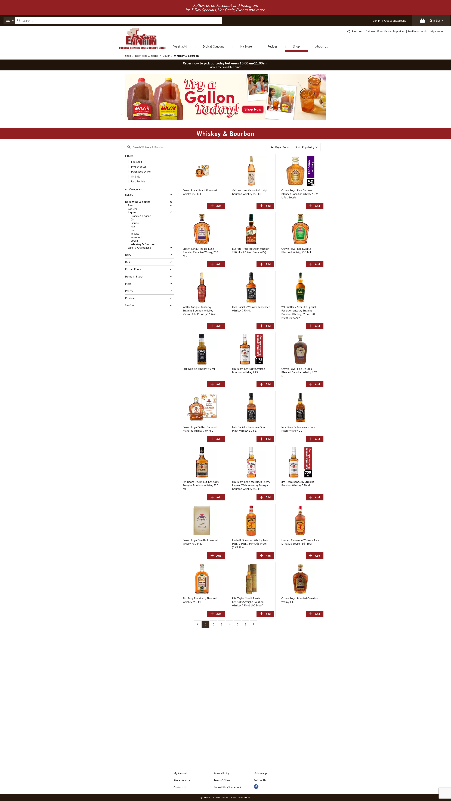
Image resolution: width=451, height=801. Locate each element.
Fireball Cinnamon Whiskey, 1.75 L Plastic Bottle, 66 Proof (300, 541)
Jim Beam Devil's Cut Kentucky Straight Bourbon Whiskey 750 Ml (201, 485)
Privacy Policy (221, 773)
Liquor (166, 55)
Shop (128, 55)
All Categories (133, 189)
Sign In (376, 20)
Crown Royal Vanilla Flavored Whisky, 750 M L (200, 541)
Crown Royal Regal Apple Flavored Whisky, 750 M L (296, 250)
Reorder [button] (357, 31)
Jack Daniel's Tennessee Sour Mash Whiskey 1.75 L (249, 428)
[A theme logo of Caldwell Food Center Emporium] (146, 43)
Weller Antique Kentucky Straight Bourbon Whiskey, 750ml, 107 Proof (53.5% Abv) (200, 310)
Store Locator (182, 780)
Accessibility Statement (227, 787)
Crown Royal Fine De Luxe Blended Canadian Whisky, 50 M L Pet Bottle (299, 194)
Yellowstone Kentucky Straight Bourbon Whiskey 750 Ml (250, 192)
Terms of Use (222, 780)
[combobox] (9, 20)
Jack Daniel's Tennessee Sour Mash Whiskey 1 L (298, 428)
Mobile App (260, 773)
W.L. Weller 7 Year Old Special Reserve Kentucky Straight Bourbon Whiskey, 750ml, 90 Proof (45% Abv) (298, 312)
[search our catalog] (19, 20)
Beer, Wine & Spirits (146, 55)
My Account (180, 773)
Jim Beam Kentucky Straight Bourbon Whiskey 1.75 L (248, 370)
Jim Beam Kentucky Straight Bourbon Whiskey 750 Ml (297, 483)
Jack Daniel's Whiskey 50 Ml (199, 368)
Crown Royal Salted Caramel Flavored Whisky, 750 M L (200, 428)
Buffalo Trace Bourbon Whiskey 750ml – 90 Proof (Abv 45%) (250, 250)
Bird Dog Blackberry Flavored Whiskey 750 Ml (200, 600)
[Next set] (253, 624)
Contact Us (180, 787)
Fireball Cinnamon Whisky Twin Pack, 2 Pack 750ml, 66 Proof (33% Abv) (250, 543)
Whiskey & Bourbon (186, 55)
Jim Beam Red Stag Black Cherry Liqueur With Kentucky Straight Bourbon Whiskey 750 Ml (251, 485)
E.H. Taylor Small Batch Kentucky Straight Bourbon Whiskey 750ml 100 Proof (248, 602)
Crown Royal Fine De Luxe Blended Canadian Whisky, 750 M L (200, 252)
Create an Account (395, 20)
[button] (225, 96)
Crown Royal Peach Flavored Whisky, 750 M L (200, 192)
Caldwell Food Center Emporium (385, 31)
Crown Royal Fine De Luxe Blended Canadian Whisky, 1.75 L (299, 372)
